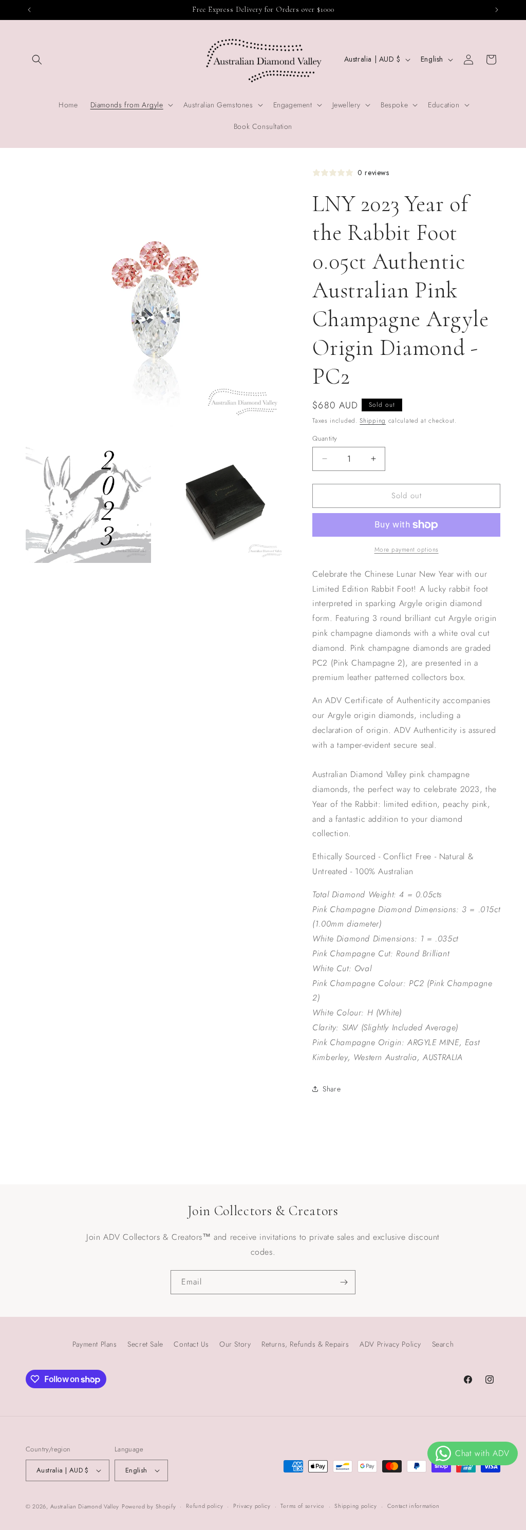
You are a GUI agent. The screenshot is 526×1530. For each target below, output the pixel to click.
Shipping (373, 420)
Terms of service (302, 1506)
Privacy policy (252, 1506)
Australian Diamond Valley (85, 1506)
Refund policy (204, 1506)
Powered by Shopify (149, 1506)
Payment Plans (94, 1344)
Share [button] (332, 1089)
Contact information (413, 1506)
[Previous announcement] (29, 10)
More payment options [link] (406, 549)
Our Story (235, 1344)
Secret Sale (145, 1344)
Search (443, 1344)
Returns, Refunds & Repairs (305, 1344)
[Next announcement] (496, 10)
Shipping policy (355, 1506)
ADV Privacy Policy (390, 1344)
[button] (37, 59)
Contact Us (191, 1344)
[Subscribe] (343, 1282)
